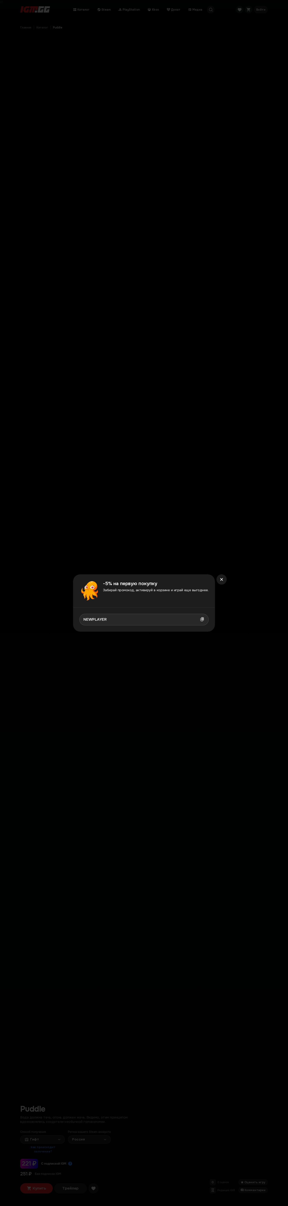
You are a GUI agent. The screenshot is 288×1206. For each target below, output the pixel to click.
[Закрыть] (221, 579)
